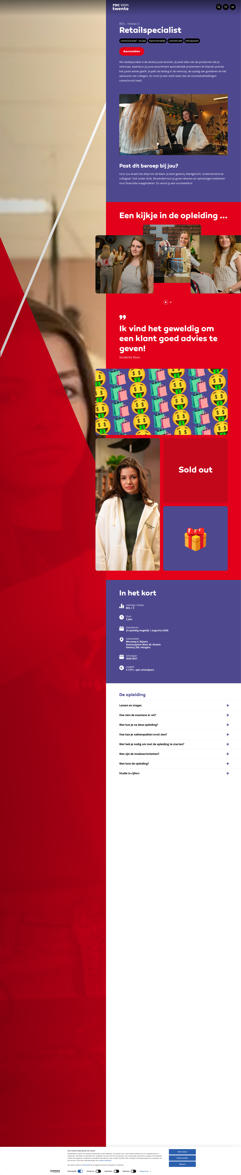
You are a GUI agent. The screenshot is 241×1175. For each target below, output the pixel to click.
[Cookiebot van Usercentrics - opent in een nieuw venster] (55, 1171)
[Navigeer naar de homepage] (121, 7)
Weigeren (182, 1164)
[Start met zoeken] (219, 7)
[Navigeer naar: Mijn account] (226, 7)
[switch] (98, 1171)
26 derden (86, 1165)
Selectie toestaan (182, 1158)
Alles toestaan (182, 1152)
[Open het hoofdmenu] (233, 7)
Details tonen (144, 1171)
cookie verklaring (105, 1160)
